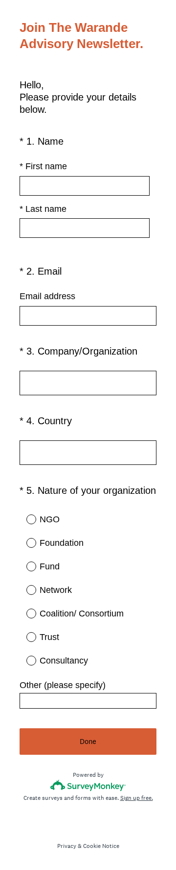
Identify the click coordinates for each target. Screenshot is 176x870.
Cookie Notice (101, 846)
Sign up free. (136, 798)
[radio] (24, 519)
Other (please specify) (63, 685)
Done (88, 741)
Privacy (66, 846)
